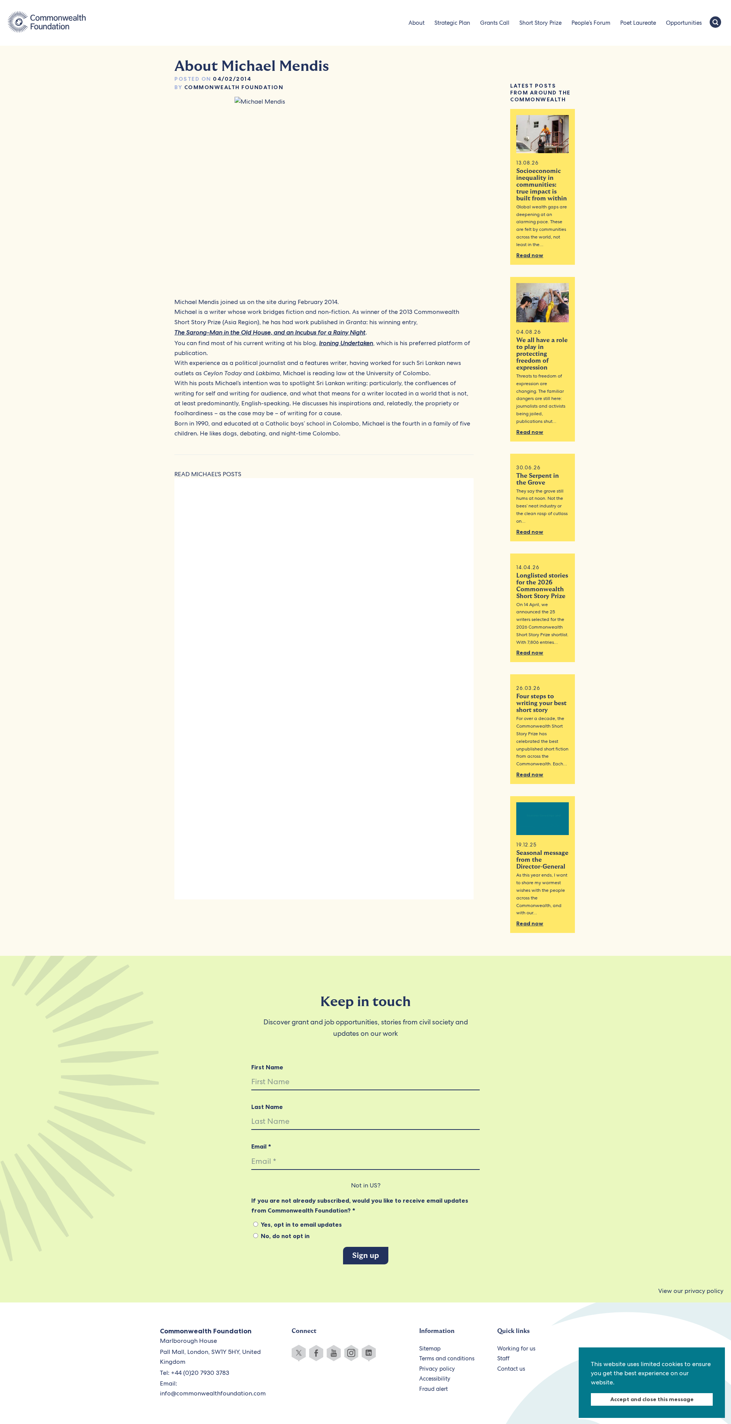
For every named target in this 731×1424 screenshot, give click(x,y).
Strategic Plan (452, 23)
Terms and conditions (446, 1358)
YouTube (334, 1353)
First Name (267, 1067)
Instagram (351, 1353)
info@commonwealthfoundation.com (213, 1393)
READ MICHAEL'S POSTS (207, 474)
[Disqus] (324, 589)
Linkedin (369, 1353)
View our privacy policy (690, 1291)
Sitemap (430, 1348)
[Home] (47, 23)
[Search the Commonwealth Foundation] (715, 23)
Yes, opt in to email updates (300, 1224)
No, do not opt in (284, 1236)
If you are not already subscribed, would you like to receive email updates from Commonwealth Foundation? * (359, 1205)
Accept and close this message (652, 1399)
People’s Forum (590, 23)
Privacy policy (437, 1369)
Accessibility (434, 1378)
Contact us (511, 1369)
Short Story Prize (540, 23)
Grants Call (494, 23)
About (417, 23)
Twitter (299, 1353)
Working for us (516, 1348)
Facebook (316, 1353)
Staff (503, 1358)
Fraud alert (433, 1389)
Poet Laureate (638, 23)
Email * (261, 1146)
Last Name (267, 1106)
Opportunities (684, 23)
